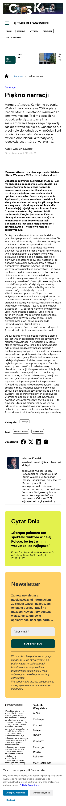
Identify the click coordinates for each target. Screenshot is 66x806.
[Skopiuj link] (46, 441)
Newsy (9, 31)
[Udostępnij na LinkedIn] (38, 441)
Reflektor (47, 31)
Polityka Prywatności (30, 785)
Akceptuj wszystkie (15, 793)
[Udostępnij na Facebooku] (23, 441)
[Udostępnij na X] (30, 441)
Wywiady (34, 31)
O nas (36, 712)
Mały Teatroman (13, 37)
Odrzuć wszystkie (41, 793)
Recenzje (21, 31)
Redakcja (38, 719)
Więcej (37, 751)
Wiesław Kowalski (23, 148)
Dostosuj (10, 800)
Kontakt (37, 725)
